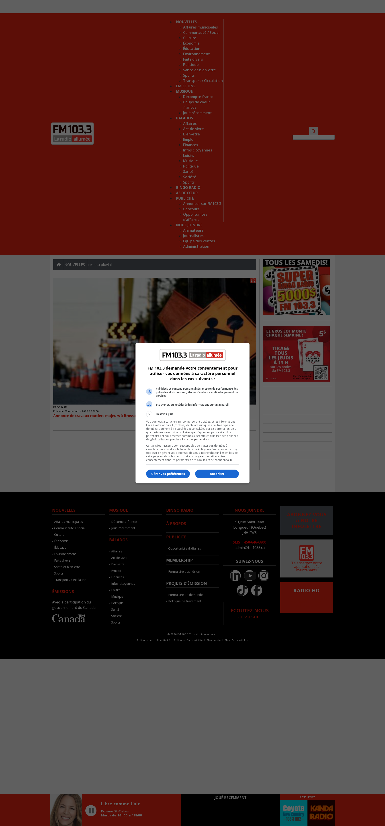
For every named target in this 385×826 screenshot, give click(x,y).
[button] (192, 414)
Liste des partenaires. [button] (195, 439)
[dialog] (192, 413)
